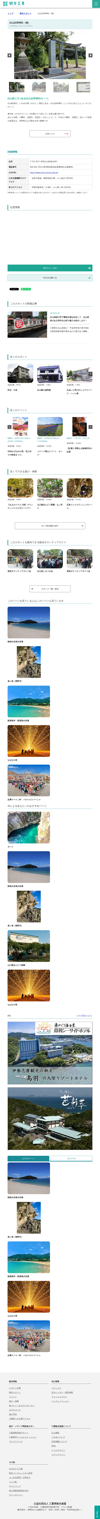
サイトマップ (15, 1486)
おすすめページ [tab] (28, 1158)
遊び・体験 (14, 1401)
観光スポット (25, 13)
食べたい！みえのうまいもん (21, 1406)
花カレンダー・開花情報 (62, 1392)
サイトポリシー (16, 1495)
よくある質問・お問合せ (19, 1477)
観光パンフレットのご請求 (20, 1473)
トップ (10, 13)
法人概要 (55, 1433)
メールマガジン (58, 1450)
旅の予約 (13, 1414)
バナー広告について (84, 1015)
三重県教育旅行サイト (19, 1433)
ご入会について (58, 1437)
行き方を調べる (50, 277)
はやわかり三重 (16, 1469)
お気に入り (55, 133)
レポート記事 (15, 1388)
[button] (90, 55)
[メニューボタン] (96, 4)
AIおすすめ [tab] (71, 1158)
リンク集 (13, 1482)
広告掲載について (59, 1442)
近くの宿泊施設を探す (50, 526)
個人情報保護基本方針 (19, 1491)
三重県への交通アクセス (19, 1419)
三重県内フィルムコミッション (22, 1437)
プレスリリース (16, 1442)
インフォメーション (60, 1401)
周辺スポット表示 (50, 268)
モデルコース (15, 1410)
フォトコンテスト (59, 1397)
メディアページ (58, 1455)
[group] (20, 379)
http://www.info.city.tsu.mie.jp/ (44, 172)
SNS (53, 1446)
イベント (13, 1397)
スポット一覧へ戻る (50, 588)
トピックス (56, 1388)
